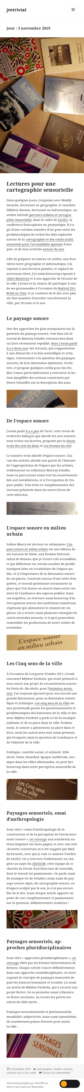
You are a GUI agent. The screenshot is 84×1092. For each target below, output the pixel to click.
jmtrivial (16, 10)
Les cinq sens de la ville (52, 703)
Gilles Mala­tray (18, 278)
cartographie (44, 1069)
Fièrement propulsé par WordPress (27, 1083)
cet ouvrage (38, 839)
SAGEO (63, 220)
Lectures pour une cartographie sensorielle (40, 186)
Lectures (68, 1069)
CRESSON (38, 864)
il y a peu (32, 431)
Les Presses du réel (57, 446)
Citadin (57, 1069)
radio (33, 1072)
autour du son (53, 249)
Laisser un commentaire (56, 1072)
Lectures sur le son (18, 1072)
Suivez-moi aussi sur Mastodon (25, 1087)
